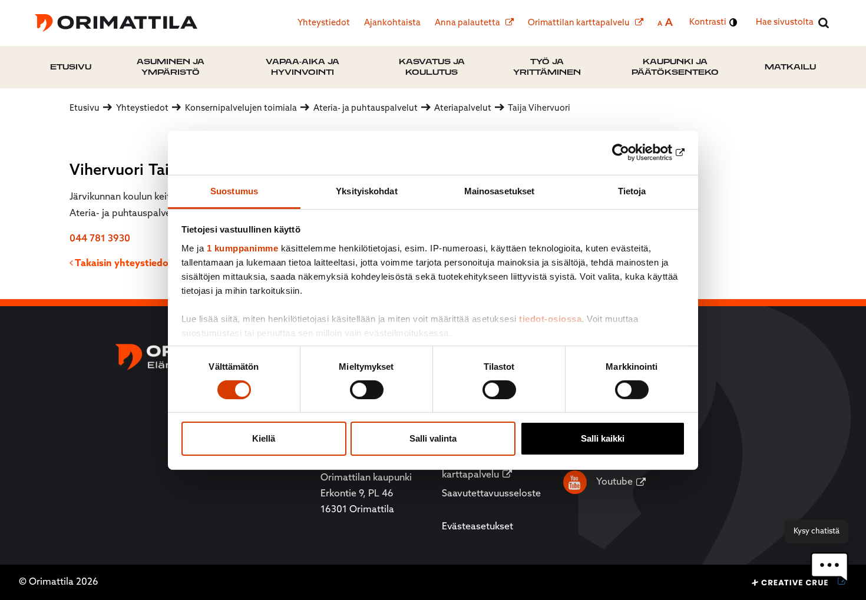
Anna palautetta (468, 23)
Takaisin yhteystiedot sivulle (138, 263)
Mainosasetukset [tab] (499, 190)
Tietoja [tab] (632, 190)
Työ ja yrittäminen (547, 67)
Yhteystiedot (324, 23)
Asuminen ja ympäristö (170, 67)
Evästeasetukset (477, 527)
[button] (829, 567)
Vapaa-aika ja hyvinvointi (302, 67)
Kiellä (263, 438)
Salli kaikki (602, 438)
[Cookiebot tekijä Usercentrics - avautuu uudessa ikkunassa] (633, 152)
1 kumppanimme (243, 248)
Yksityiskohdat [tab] (366, 190)
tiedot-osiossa (550, 318)
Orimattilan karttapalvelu (580, 23)
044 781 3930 (100, 239)
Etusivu (70, 66)
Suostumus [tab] (234, 190)
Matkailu (790, 66)
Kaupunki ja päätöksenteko (675, 67)
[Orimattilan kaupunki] (116, 23)
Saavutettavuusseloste (491, 494)
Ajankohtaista (392, 23)
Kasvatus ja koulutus (432, 67)
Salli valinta (433, 438)
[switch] (367, 389)
